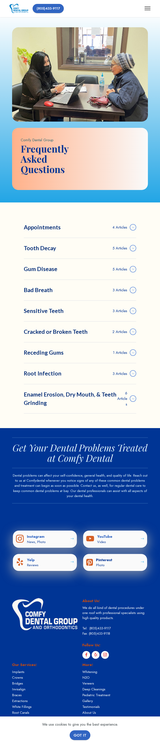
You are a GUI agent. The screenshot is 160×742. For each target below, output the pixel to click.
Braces (17, 695)
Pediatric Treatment (96, 695)
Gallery (87, 700)
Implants (18, 671)
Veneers (88, 683)
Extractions (20, 700)
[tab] (80, 227)
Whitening (89, 671)
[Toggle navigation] (148, 8)
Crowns (17, 677)
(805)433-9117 (48, 8)
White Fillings (22, 706)
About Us (89, 712)
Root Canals (20, 712)
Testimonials (91, 706)
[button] (80, 227)
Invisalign (18, 689)
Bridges (17, 683)
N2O (86, 677)
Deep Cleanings (93, 689)
